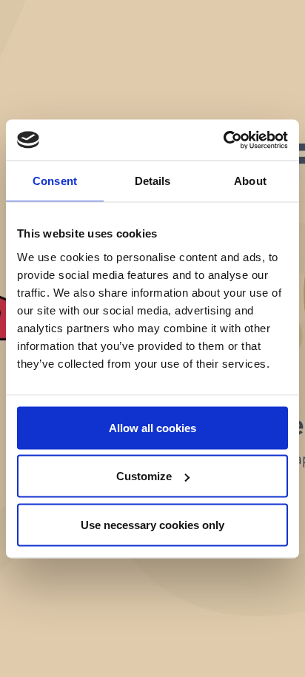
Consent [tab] (55, 181)
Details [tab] (153, 181)
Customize (144, 476)
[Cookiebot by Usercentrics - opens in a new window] (223, 139)
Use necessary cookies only (152, 524)
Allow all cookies (152, 427)
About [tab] (250, 181)
